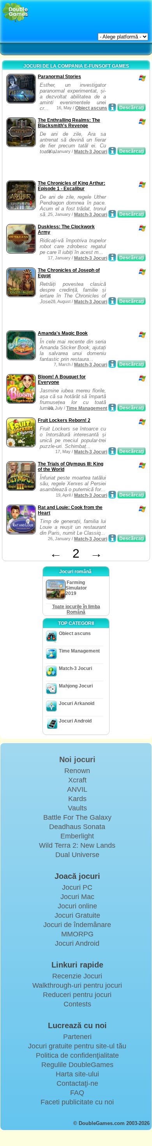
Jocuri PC (77, 887)
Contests (77, 1004)
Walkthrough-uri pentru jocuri (77, 985)
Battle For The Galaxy (77, 817)
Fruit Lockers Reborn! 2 (64, 420)
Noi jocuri (77, 759)
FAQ (77, 1093)
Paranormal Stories (59, 76)
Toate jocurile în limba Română (76, 609)
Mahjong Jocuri (76, 686)
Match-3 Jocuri (90, 151)
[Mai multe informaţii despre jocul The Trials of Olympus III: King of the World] (112, 495)
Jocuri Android (75, 721)
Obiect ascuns (91, 108)
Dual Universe (77, 855)
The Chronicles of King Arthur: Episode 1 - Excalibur (71, 185)
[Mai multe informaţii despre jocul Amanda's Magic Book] (112, 364)
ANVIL (77, 789)
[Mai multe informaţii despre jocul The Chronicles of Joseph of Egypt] (112, 301)
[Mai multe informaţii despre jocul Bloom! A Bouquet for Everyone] (112, 407)
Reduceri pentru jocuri (77, 995)
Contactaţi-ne (77, 1083)
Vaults (77, 808)
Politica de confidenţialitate (77, 1055)
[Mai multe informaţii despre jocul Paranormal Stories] (112, 107)
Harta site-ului (77, 1074)
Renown (77, 771)
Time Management (86, 408)
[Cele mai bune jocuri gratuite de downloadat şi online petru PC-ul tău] (15, 12)
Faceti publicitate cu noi (77, 1102)
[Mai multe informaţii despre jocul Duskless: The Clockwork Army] (112, 257)
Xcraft (77, 780)
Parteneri (77, 1037)
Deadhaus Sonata (77, 827)
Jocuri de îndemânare (77, 925)
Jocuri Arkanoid (76, 703)
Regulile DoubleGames (77, 1065)
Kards (77, 799)
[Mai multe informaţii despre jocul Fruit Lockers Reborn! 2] (112, 451)
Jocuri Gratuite (77, 915)
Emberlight (77, 836)
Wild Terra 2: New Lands (77, 845)
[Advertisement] (66, 168)
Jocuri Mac (77, 897)
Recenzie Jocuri (77, 976)
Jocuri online (77, 906)
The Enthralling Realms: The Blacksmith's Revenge (69, 122)
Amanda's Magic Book (63, 333)
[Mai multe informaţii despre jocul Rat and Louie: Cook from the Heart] (112, 538)
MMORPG (77, 934)
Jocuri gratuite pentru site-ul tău (77, 1046)
